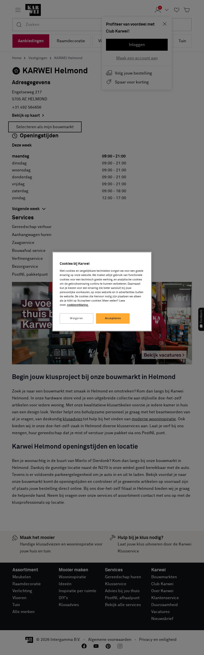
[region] (102, 291)
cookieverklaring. (78, 305)
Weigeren (76, 318)
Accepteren (113, 318)
